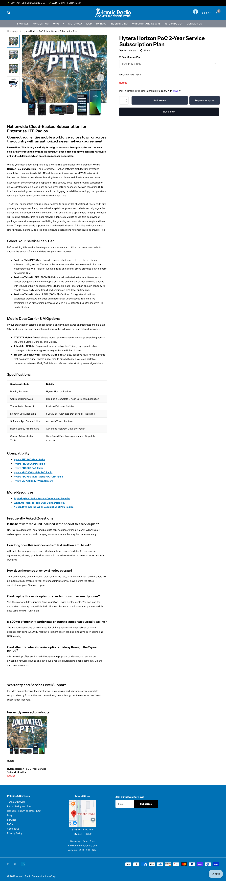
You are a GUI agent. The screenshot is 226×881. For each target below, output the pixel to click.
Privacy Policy (14, 833)
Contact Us (194, 23)
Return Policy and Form (19, 806)
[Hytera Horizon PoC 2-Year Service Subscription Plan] (27, 736)
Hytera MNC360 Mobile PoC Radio (33, 472)
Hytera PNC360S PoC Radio (29, 459)
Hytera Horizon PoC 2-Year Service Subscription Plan (26, 770)
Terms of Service (16, 801)
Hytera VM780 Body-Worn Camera (33, 480)
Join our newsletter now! (129, 796)
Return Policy (173, 23)
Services (11, 819)
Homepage (12, 31)
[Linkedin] (23, 864)
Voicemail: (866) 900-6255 (82, 850)
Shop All (22, 23)
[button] (127, 97)
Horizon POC (40, 23)
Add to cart (159, 100)
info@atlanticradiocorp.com (82, 845)
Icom (89, 23)
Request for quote (204, 100)
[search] (8, 13)
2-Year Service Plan (130, 57)
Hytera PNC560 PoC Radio (29, 468)
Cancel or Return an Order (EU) (24, 810)
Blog (9, 815)
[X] (15, 864)
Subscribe (146, 803)
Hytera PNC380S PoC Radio (29, 463)
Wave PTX (58, 23)
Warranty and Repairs (146, 23)
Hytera (101, 23)
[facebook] (8, 864)
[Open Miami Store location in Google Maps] (82, 813)
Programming (119, 23)
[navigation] (13, 41)
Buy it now (169, 111)
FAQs (10, 824)
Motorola (75, 23)
